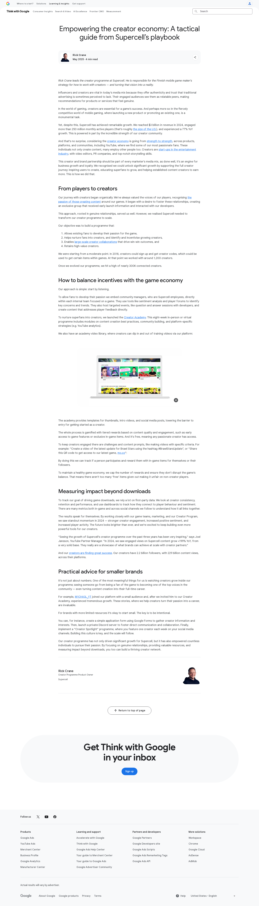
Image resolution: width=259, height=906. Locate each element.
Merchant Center (30, 849)
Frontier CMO (97, 11)
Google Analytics (30, 861)
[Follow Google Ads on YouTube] (46, 816)
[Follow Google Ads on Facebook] (54, 816)
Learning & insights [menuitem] (59, 3)
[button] (195, 57)
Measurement (113, 11)
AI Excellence (80, 11)
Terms (97, 895)
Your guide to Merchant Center (94, 855)
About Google (47, 895)
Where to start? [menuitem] (25, 3)
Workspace (195, 837)
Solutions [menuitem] (41, 3)
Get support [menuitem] (78, 3)
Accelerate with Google (90, 837)
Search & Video (63, 11)
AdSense (194, 855)
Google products (69, 895)
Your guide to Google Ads (91, 861)
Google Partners (142, 837)
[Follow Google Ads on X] (38, 816)
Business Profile (29, 855)
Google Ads (27, 837)
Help (183, 895)
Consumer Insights (43, 11)
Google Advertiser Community (94, 867)
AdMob (193, 861)
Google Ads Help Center (90, 849)
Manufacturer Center (32, 867)
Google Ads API (141, 861)
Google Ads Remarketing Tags (149, 855)
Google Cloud (197, 849)
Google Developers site (146, 843)
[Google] (26, 896)
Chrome (193, 843)
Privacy (86, 895)
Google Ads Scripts (143, 849)
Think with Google (87, 843)
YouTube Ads (27, 843)
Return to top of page (132, 710)
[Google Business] (8, 3)
